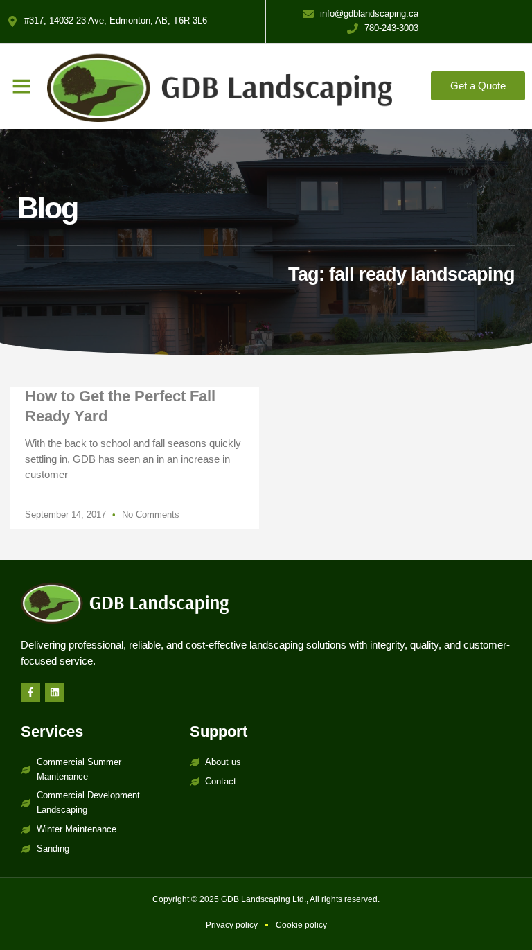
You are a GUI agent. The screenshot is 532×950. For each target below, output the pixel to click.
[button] (21, 85)
